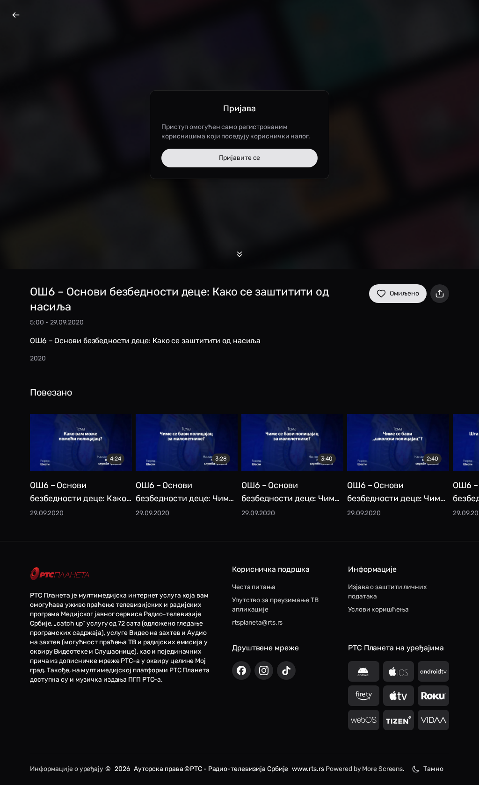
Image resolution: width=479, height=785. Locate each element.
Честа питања (254, 587)
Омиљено (404, 293)
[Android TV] (433, 671)
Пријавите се (240, 158)
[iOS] (398, 671)
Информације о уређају (66, 769)
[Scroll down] (239, 254)
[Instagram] (263, 670)
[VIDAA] (433, 720)
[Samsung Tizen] (398, 720)
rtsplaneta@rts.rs (257, 623)
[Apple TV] (398, 695)
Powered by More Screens (364, 769)
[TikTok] (286, 670)
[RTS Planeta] (60, 574)
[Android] (363, 671)
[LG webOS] (363, 720)
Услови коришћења (378, 609)
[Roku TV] (433, 695)
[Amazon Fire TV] (363, 695)
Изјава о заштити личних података (387, 591)
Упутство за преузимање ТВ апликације (275, 604)
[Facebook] (241, 670)
